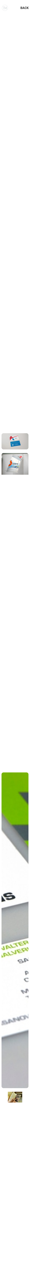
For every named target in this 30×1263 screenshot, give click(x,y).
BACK (24, 8)
